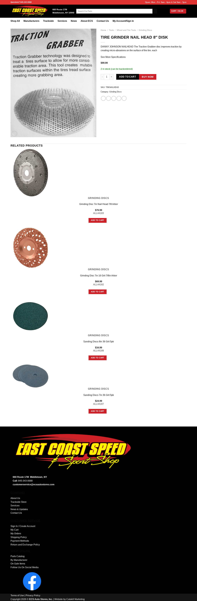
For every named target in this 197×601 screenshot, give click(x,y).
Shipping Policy (19, 537)
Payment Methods (20, 541)
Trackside (48, 21)
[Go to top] (191, 597)
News (74, 21)
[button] (14, 133)
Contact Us (103, 21)
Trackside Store (19, 502)
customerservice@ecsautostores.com (33, 484)
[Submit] (154, 11)
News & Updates (19, 509)
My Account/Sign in (123, 21)
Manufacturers (31, 21)
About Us (15, 498)
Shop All (15, 21)
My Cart (14, 530)
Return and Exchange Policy (25, 544)
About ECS (87, 21)
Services (62, 21)
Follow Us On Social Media (25, 567)
